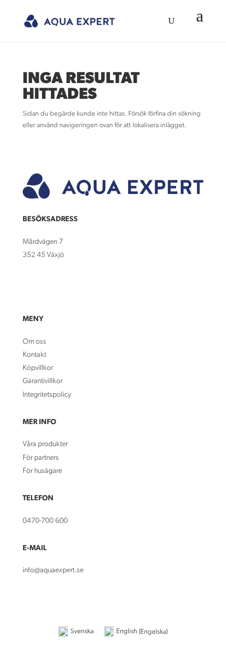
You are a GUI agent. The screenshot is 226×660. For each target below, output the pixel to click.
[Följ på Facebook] (31, 285)
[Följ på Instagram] (52, 285)
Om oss (34, 342)
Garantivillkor (43, 381)
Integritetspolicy (47, 395)
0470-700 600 (45, 521)
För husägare (43, 471)
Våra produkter (45, 444)
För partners (41, 458)
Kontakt (34, 355)
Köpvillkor (38, 368)
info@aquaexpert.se (53, 570)
